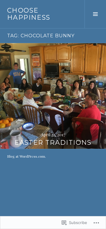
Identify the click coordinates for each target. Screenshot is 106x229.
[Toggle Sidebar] (95, 14)
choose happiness (28, 13)
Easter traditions (52, 143)
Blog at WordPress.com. (26, 156)
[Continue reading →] (53, 96)
